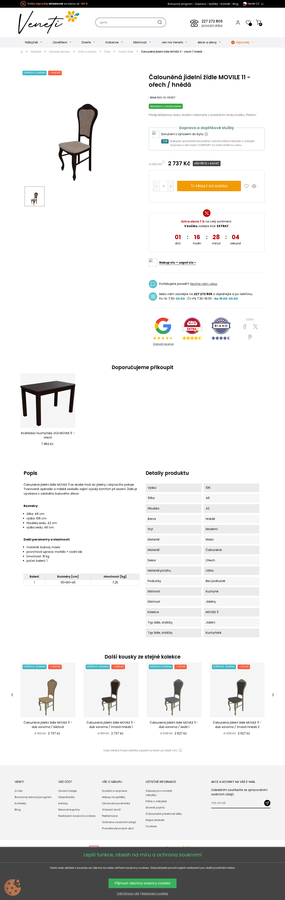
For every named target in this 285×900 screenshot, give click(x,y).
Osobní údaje (67, 791)
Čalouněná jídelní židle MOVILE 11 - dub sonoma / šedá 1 (174, 724)
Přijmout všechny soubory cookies (142, 883)
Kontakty (20, 803)
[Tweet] (255, 327)
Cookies (151, 826)
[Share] (245, 327)
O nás (19, 791)
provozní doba (212, 25)
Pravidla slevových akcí (118, 828)
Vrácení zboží (111, 810)
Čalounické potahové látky (164, 814)
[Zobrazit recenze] (192, 328)
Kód (153, 97)
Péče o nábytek (156, 801)
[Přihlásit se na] (267, 803)
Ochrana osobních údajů (119, 822)
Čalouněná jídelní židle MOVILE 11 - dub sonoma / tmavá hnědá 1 (111, 724)
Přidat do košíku (211, 186)
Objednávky (66, 797)
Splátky (213, 4)
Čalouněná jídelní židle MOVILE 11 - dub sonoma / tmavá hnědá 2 (237, 724)
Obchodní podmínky (116, 803)
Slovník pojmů (155, 807)
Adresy (63, 803)
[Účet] (238, 22)
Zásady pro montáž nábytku (159, 793)
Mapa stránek (155, 820)
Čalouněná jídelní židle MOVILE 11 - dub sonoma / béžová (48, 724)
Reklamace (110, 816)
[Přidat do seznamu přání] (247, 186)
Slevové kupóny (69, 810)
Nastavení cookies (155, 893)
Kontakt (225, 4)
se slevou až (57, 3)
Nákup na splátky (113, 797)
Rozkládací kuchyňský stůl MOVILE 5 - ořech (48, 435)
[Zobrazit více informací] (206, 134)
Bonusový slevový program (33, 797)
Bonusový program (180, 4)
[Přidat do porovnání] (256, 186)
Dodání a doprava (114, 791)
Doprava (200, 4)
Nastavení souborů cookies (77, 816)
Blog (235, 4)
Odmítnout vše (128, 893)
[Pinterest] (250, 337)
